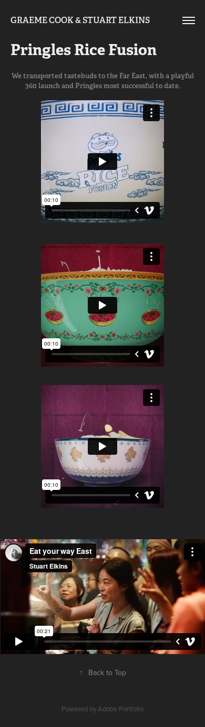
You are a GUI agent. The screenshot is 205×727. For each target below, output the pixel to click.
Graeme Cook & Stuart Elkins (80, 20)
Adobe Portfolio (121, 708)
